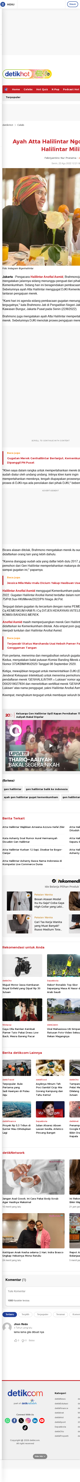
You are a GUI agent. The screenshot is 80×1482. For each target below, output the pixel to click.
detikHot (7, 124)
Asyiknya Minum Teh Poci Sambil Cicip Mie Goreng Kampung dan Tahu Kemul (49, 1089)
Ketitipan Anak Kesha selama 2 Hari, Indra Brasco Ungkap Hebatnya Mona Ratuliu (32, 1254)
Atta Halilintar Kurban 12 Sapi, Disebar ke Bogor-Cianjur (32, 851)
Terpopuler (13, 97)
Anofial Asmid (12, 622)
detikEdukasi (61, 1403)
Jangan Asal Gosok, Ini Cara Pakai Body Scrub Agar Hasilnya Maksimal (30, 1200)
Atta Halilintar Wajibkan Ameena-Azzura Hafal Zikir (33, 826)
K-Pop (55, 89)
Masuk (72, 4)
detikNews (60, 1399)
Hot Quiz (42, 89)
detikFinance (61, 1408)
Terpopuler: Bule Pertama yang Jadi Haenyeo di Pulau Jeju (15, 1089)
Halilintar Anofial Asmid (47, 276)
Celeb (20, 124)
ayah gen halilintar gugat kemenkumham (31, 797)
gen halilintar (12, 789)
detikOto (59, 1431)
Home (16, 89)
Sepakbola (60, 1426)
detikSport (60, 1422)
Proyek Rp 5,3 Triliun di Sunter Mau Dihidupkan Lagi (16, 1129)
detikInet (59, 1412)
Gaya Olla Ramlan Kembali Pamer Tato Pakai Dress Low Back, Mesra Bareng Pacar (20, 1032)
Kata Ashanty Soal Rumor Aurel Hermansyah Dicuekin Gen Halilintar (29, 840)
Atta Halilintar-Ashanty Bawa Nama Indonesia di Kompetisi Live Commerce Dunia (32, 862)
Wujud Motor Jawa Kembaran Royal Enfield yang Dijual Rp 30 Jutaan (21, 988)
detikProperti (61, 1436)
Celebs (28, 89)
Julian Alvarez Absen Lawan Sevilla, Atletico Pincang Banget (49, 1129)
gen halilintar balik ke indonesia (47, 789)
